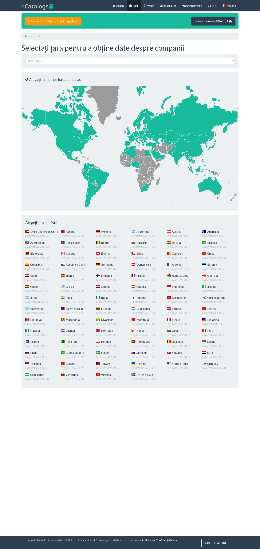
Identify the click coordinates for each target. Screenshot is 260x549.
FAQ (212, 5)
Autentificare (193, 5)
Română (231, 5)
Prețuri (150, 5)
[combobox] (130, 61)
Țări (135, 5)
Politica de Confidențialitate (159, 540)
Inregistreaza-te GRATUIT (212, 21)
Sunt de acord (215, 543)
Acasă (120, 5)
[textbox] (129, 61)
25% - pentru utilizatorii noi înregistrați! (53, 21)
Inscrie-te (169, 5)
